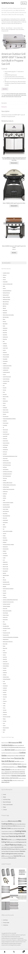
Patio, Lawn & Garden (8, 804)
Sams (4, 650)
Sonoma (4, 670)
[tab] (14, 103)
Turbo (4, 705)
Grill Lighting (5, 469)
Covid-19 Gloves (6, 378)
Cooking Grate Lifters (7, 365)
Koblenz (4, 551)
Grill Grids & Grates (7, 465)
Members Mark (6, 575)
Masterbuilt (5, 571)
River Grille (5, 643)
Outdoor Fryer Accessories (8, 601)
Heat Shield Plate (6, 515)
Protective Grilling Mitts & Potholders (10, 637)
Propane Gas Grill (22, 93)
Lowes (4, 557)
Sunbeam (5, 688)
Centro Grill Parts (18, 750)
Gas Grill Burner (7, 761)
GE (3, 427)
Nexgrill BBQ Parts (5, 773)
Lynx (4, 560)
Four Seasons (5, 416)
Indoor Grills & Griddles (7, 531)
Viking (4, 718)
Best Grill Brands (9, 28)
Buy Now (5, 89)
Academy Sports (6, 273)
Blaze (4, 319)
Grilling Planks (6, 487)
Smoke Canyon (6, 663)
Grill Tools (3, 845)
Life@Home (5, 555)
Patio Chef (5, 608)
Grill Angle (5, 447)
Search (14, 952)
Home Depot (5, 520)
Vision (4, 725)
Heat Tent (5, 518)
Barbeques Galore (6, 299)
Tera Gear (5, 696)
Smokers (4, 668)
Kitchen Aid (5, 546)
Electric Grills (5, 396)
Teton (4, 699)
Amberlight (5, 281)
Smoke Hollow (6, 665)
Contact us (5, 925)
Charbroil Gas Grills (20, 828)
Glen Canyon (5, 429)
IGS (3, 529)
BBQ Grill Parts (6, 301)
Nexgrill (4, 586)
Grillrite (4, 498)
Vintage (4, 721)
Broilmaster (5, 337)
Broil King (5, 332)
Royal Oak (5, 648)
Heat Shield (5, 769)
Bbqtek (4, 308)
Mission (4, 579)
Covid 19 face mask (7, 376)
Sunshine (5, 690)
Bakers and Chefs (6, 297)
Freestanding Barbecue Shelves (9, 418)
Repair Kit (23, 773)
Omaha (4, 590)
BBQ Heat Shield (7, 747)
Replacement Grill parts (8, 641)
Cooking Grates (6, 367)
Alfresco (4, 275)
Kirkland (4, 542)
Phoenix (4, 624)
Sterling (4, 674)
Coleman (5, 363)
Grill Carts (5, 451)
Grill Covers (5, 458)
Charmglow (5, 361)
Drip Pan (4, 387)
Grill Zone (5, 478)
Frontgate (5, 425)
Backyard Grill (6, 295)
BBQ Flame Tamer (16, 745)
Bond (4, 326)
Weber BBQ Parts (15, 780)
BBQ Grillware (5, 303)
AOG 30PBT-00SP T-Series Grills (20, 95)
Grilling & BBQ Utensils (7, 482)
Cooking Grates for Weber (12, 755)
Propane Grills (6, 635)
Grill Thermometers (7, 476)
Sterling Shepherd (6, 679)
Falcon (4, 403)
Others (4, 595)
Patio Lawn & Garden (7, 610)
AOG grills (3, 96)
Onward (4, 593)
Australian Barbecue (7, 290)
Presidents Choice (6, 628)
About (4, 797)
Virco (4, 723)
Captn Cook (5, 348)
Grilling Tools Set (13, 842)
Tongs (4, 703)
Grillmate (5, 493)
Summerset (5, 685)
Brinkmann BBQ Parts (16, 747)
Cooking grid (22, 755)
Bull (3, 341)
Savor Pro (5, 657)
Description (4, 103)
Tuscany (4, 710)
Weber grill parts (5, 782)
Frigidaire (5, 420)
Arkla (4, 286)
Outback (4, 597)
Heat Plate (5, 513)
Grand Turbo (5, 440)
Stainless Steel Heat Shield (9, 856)
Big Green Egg (5, 317)
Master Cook (5, 566)
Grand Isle (5, 438)
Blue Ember (5, 323)
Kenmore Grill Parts (19, 772)
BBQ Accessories (13, 742)
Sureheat (5, 694)
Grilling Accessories (6, 764)
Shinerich (5, 659)
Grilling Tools (16, 764)
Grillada (4, 480)
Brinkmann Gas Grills (21, 826)
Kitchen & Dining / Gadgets (8, 544)
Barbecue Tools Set (4, 742)
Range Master (5, 639)
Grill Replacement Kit (7, 473)
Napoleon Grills (6, 582)
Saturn (4, 654)
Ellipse (4, 398)
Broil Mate (5, 334)
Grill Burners (5, 449)
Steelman (5, 672)
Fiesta (4, 405)
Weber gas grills (21, 780)
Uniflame (5, 714)
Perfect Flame (6, 615)
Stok (4, 681)
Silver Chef (5, 661)
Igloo (4, 524)
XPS (3, 732)
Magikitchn (5, 562)
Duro (4, 392)
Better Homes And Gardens (8, 314)
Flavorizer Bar (6, 412)
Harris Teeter (5, 509)
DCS (4, 385)
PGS (4, 621)
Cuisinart (5, 383)
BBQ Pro (4, 306)
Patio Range (5, 612)
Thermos (5, 701)
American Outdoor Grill (17, 28)
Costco (4, 374)
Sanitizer (5, 652)
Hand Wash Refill (6, 507)
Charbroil (5, 352)
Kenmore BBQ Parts (11, 847)
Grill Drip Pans (6, 460)
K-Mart (4, 535)
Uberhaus (5, 712)
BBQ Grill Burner (23, 824)
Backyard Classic (6, 292)
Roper (4, 646)
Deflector (4, 758)
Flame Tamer (5, 409)
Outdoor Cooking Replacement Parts (10, 599)
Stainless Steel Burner (6, 775)
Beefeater (5, 312)
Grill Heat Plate (21, 761)
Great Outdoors (6, 443)
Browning (5, 339)
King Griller (5, 540)
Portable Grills (6, 626)
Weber (4, 729)
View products (14, 163)
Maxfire (4, 573)
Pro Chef (4, 630)
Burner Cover (10, 750)
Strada (4, 683)
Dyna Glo (5, 394)
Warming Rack (6, 727)
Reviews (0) (4, 106)
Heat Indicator (6, 511)
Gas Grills (17, 761)
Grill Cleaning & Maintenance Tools (10, 456)
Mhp (4, 577)
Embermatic (5, 401)
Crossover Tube (6, 381)
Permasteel (5, 619)
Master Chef (5, 564)
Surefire (4, 692)
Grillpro (4, 496)
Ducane (4, 390)
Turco (4, 707)
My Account (4, 952)
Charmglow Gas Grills (15, 752)
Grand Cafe (5, 431)
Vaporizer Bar (8, 780)
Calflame (5, 343)
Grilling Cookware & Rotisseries (9, 484)
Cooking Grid (5, 370)
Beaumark (5, 310)
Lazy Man (5, 553)
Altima (4, 277)
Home (4, 28)
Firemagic (5, 407)
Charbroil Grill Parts (8, 752)
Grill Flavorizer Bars (7, 462)
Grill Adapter (5, 445)
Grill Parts (5, 920)
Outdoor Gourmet (6, 604)
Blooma (4, 321)
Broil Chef (5, 330)
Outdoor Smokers (6, 606)
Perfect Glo (5, 617)
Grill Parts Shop (6, 799)
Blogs (4, 807)
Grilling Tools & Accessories (8, 489)
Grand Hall (5, 436)
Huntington (5, 522)
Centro (4, 350)
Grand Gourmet (6, 434)
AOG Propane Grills (10, 96)
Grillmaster (5, 491)
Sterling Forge (6, 677)
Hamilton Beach (6, 504)
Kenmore (5, 537)
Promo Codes (6, 922)
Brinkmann (5, 328)
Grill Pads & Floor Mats (7, 471)
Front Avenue (5, 423)
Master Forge (5, 568)
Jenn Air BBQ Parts (18, 769)
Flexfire (4, 414)
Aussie (4, 288)
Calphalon (5, 345)
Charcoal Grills (6, 354)
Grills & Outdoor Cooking (8, 502)
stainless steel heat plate (11, 778)
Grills (17, 93)
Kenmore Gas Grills (9, 772)
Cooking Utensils (6, 372)
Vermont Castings (6, 716)
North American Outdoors (8, 588)
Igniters (4, 526)
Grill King (5, 467)
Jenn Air (4, 533)
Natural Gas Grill (6, 584)
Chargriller (5, 359)
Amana (4, 279)
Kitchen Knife (5, 548)
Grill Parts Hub (7, 3)
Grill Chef (5, 454)
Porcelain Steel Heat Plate (15, 773)
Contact (5, 809)
